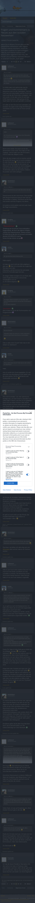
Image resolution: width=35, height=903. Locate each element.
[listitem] (17, 447)
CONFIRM (10, 483)
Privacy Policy (28, 490)
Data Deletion (7, 490)
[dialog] (17, 451)
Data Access (17, 490)
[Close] (31, 413)
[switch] (27, 451)
